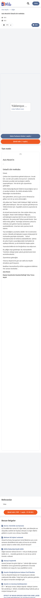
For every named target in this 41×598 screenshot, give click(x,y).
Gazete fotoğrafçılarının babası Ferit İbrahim (19, 572)
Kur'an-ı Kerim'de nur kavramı (14, 526)
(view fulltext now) (17, 109)
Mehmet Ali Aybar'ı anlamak (13, 537)
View (4, 504)
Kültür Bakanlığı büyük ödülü (14, 549)
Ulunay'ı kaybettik (10, 561)
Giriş (36, 3)
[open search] (28, 3)
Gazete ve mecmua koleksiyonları (15, 584)
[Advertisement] (20, 51)
